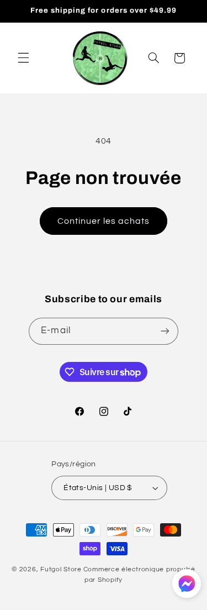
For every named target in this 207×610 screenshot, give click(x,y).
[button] (23, 58)
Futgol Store (61, 569)
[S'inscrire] (164, 331)
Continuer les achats (103, 221)
